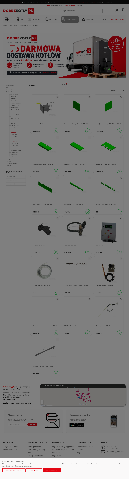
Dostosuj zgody (34, 470)
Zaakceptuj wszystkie (51, 470)
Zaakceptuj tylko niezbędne (14, 470)
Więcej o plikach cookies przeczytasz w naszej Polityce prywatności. (17, 466)
